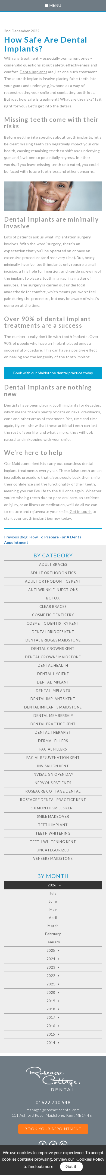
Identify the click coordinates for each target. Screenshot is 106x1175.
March (53, 926)
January (53, 942)
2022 (50, 976)
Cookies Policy (90, 1158)
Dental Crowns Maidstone (53, 657)
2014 (50, 1043)
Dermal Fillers (53, 741)
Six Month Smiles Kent (53, 808)
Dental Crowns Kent (53, 649)
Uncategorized (53, 850)
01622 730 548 (53, 1102)
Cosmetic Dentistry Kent (53, 623)
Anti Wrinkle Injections (53, 590)
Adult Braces (53, 565)
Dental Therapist (53, 732)
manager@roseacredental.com (53, 1109)
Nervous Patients (53, 783)
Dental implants (33, 71)
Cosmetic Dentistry (53, 615)
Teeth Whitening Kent (53, 842)
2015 (50, 1034)
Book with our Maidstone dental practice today (53, 373)
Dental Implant (53, 682)
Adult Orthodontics (53, 573)
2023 (50, 967)
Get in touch (81, 511)
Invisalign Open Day (53, 774)
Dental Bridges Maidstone (53, 640)
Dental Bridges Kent (53, 632)
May (53, 910)
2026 (52, 885)
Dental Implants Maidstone (53, 707)
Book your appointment (53, 1128)
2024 (50, 959)
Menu (54, 5)
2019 (50, 1001)
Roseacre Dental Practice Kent (53, 800)
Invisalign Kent (53, 766)
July (53, 893)
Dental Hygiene (53, 674)
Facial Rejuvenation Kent (53, 758)
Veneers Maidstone (53, 859)
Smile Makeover (53, 817)
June (53, 901)
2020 (50, 993)
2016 (50, 1026)
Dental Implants (53, 691)
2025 (50, 951)
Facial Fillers (53, 749)
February (53, 934)
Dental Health (53, 665)
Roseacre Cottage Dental (53, 791)
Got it (71, 1166)
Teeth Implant (53, 825)
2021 (50, 984)
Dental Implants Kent (53, 699)
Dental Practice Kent (53, 724)
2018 (50, 1009)
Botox (53, 598)
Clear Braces (53, 607)
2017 (50, 1018)
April (53, 918)
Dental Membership (53, 716)
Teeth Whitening (53, 833)
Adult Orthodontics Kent (53, 581)
